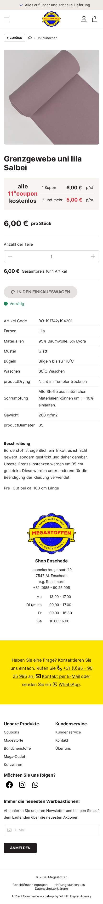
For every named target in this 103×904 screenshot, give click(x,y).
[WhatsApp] (35, 785)
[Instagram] (22, 785)
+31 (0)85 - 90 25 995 (51, 588)
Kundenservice (68, 732)
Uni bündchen (46, 38)
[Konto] (84, 19)
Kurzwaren (13, 765)
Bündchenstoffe (17, 748)
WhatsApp (69, 684)
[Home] (30, 38)
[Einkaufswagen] (94, 19)
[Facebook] (9, 785)
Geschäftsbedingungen (30, 885)
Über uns (63, 748)
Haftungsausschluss (69, 885)
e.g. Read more (51, 582)
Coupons (11, 732)
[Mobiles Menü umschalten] (6, 19)
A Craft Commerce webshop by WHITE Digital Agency (51, 896)
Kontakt (61, 740)
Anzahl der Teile (18, 244)
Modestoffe (13, 740)
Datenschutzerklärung (51, 888)
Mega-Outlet (14, 756)
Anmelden (20, 848)
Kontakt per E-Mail (61, 676)
